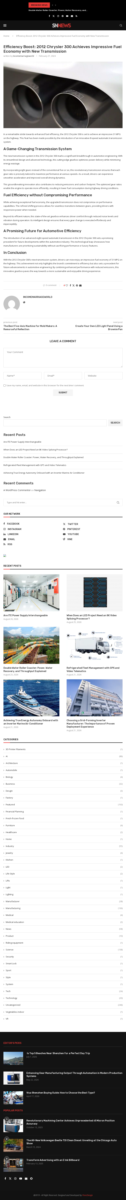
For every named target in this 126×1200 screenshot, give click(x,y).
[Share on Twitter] (73, 285)
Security (64, 956)
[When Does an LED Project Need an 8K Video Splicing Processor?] (95, 592)
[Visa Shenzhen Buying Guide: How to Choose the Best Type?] (13, 1097)
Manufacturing (64, 908)
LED (64, 866)
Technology (64, 998)
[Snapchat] (31, 1178)
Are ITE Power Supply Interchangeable (22, 441)
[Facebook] (49, 16)
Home (6, 35)
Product (64, 935)
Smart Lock (64, 963)
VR (64, 1018)
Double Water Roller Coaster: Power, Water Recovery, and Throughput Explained (43, 457)
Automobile (64, 770)
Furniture (64, 825)
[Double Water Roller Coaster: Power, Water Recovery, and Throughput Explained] (31, 645)
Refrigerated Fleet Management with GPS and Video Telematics (61, 10)
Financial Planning (64, 811)
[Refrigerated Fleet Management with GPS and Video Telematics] (95, 645)
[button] (52, 5)
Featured (64, 804)
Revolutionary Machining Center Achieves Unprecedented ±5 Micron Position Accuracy (70, 1122)
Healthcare (64, 832)
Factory (64, 797)
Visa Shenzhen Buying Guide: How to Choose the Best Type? (60, 1092)
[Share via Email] (80, 285)
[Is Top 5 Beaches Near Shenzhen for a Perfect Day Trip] (13, 1058)
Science (64, 949)
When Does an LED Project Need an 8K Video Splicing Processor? (35, 449)
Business (64, 783)
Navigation (40, 490)
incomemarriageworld (23, 56)
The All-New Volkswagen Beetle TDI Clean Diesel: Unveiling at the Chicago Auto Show (71, 1142)
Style (64, 977)
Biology (64, 776)
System (64, 984)
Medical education (64, 922)
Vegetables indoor (64, 1011)
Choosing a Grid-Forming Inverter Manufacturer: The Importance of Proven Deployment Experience (91, 723)
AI (64, 756)
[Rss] (76, 16)
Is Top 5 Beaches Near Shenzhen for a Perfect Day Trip (58, 1053)
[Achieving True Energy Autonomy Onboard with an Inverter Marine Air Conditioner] (31, 697)
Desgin (64, 790)
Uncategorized (64, 1004)
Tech (64, 991)
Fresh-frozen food (64, 818)
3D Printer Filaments (64, 749)
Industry (64, 846)
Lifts (64, 880)
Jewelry (64, 852)
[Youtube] (67, 16)
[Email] (72, 16)
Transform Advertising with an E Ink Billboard (52, 1160)
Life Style (64, 873)
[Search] (121, 25)
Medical (64, 915)
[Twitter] (53, 16)
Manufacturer (64, 901)
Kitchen (64, 859)
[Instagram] (58, 16)
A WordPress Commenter (17, 490)
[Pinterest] (62, 16)
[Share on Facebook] (70, 285)
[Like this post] (67, 285)
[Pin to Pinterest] (77, 285)
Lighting (64, 894)
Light (64, 887)
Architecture (64, 763)
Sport (64, 970)
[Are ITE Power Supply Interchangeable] (31, 592)
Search (6, 417)
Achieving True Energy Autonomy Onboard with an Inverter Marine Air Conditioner (43, 472)
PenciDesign (87, 1195)
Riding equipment (64, 942)
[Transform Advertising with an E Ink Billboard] (13, 1165)
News (64, 928)
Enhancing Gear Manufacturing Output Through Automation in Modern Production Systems (74, 1075)
